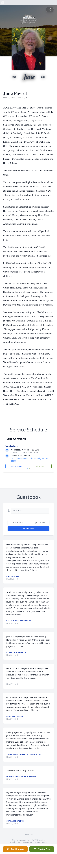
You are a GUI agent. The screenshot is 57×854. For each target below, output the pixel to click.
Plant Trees (40, 466)
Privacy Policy (21, 842)
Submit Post (28, 528)
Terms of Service (36, 842)
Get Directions (16, 466)
